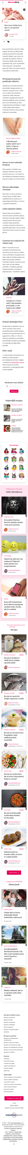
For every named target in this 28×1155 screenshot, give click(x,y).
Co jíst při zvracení (9, 1082)
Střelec (14, 471)
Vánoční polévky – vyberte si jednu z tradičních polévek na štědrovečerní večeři (17, 429)
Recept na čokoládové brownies (13, 1047)
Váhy (6, 454)
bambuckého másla (17, 362)
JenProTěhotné (15, 1134)
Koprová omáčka (9, 1089)
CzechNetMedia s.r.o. (17, 1123)
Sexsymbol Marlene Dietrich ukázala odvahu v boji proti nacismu (13, 522)
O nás (14, 1103)
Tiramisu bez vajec (9, 1063)
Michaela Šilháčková (14, 570)
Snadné (21, 655)
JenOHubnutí (13, 1141)
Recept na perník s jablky (11, 1042)
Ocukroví (20, 1139)
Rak (14, 462)
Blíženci (21, 471)
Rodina (6, 599)
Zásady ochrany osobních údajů (14, 1108)
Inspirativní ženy (9, 517)
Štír (21, 454)
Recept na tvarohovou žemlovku (13, 1050)
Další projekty (14, 1105)
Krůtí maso (7, 810)
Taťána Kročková (13, 529)
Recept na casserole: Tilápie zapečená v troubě (17, 420)
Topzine (14, 1135)
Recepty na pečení (17, 405)
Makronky (7, 1071)
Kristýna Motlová (13, 744)
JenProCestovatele (16, 1137)
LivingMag (14, 1139)
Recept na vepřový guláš (11, 1029)
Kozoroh (14, 479)
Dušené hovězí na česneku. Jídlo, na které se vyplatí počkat (13, 854)
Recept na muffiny (9, 1052)
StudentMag (6, 1137)
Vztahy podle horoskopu (11, 1079)
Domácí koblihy (8, 1068)
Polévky (13, 426)
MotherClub (17, 1132)
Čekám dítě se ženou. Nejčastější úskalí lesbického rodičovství (13, 915)
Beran (14, 454)
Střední (21, 771)
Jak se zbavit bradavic (10, 1087)
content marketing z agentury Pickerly (13, 1129)
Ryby (6, 471)
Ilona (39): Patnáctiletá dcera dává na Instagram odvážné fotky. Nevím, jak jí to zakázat (13, 605)
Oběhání (8, 1134)
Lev (21, 479)
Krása (6, 22)
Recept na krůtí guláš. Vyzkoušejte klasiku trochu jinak (12, 815)
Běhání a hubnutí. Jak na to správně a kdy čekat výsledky (13, 993)
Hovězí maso (8, 771)
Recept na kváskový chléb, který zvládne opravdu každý (16, 410)
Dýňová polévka (8, 1092)
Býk (6, 479)
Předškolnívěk (8, 1135)
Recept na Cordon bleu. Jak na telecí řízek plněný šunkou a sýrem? (14, 776)
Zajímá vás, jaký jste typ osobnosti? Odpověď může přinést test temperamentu (13, 562)
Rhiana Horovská (13, 703)
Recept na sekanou (9, 1022)
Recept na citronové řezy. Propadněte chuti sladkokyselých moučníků (14, 736)
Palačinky (6, 1059)
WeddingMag (7, 1139)
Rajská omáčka (8, 1020)
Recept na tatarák (9, 1017)
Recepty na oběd (16, 415)
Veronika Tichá (13, 34)
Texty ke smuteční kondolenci (12, 1084)
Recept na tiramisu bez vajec (12, 1045)
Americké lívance (9, 1061)
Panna (21, 462)
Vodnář (6, 462)
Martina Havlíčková (14, 667)
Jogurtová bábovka (9, 1066)
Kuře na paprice (8, 1027)
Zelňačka (6, 1032)
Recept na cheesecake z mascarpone (11, 1039)
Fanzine (20, 1135)
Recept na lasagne (9, 1025)
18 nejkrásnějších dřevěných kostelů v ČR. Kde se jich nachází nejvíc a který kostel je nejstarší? (14, 954)
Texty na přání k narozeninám (12, 1077)
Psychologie (7, 556)
